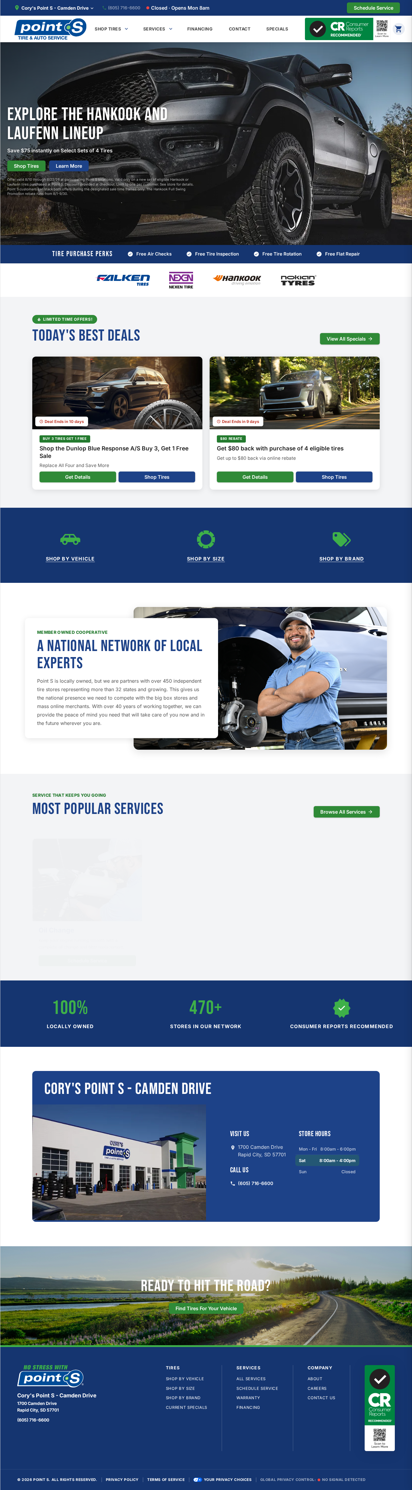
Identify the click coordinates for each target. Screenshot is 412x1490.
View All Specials (346, 339)
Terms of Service (166, 1479)
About (315, 1378)
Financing (248, 1407)
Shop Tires (26, 166)
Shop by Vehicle (70, 559)
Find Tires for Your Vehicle (206, 1308)
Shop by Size (206, 559)
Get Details (77, 477)
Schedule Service (87, 952)
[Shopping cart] (399, 29)
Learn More (69, 166)
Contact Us (322, 1397)
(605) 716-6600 (124, 7)
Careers (317, 1388)
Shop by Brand (341, 559)
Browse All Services (343, 812)
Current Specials (186, 1407)
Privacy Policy (122, 1479)
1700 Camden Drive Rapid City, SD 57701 (262, 1151)
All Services (251, 1378)
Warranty (248, 1397)
